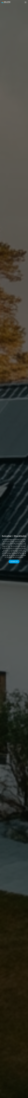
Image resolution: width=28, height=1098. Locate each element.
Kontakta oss (14, 561)
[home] (6, 2)
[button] (25, 2)
